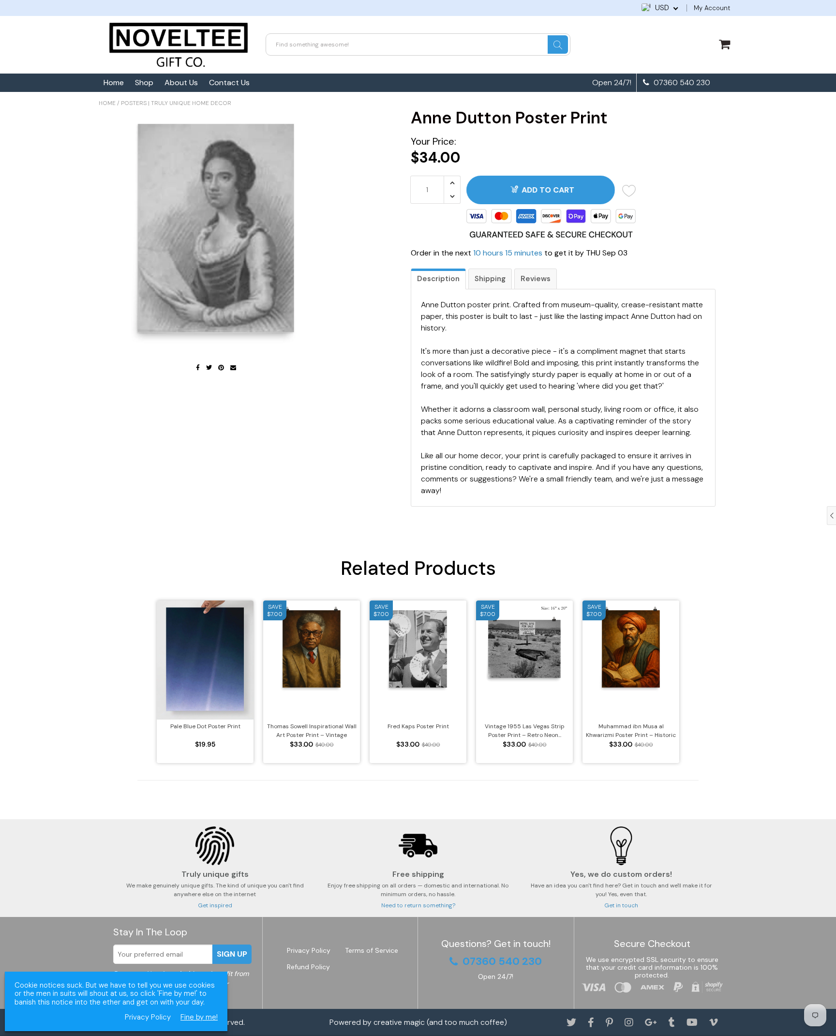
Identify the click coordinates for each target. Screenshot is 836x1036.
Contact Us (229, 82)
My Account (712, 8)
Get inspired (215, 905)
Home (114, 82)
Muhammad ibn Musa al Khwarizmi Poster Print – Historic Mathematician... (631, 730)
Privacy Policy (308, 950)
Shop (144, 82)
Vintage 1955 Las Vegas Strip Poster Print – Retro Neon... (525, 730)
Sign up (232, 954)
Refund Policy (308, 966)
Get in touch (621, 905)
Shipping (490, 279)
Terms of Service (371, 950)
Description (438, 279)
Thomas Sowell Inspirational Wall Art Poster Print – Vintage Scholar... (312, 730)
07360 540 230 (681, 82)
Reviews (536, 279)
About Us (181, 82)
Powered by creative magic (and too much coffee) (418, 1022)
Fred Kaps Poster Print (418, 726)
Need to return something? (418, 905)
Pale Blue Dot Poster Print (205, 726)
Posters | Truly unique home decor (176, 103)
